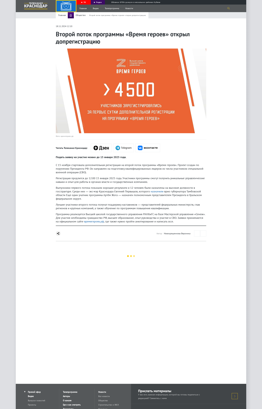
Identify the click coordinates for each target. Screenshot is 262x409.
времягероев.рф (94, 221)
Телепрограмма (112, 8)
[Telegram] (123, 148)
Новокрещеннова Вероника (177, 233)
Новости (129, 8)
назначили (157, 191)
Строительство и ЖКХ (108, 404)
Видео (96, 8)
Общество (103, 400)
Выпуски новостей (36, 400)
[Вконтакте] (147, 148)
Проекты (32, 404)
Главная (83, 8)
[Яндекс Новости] (101, 148)
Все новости (104, 396)
